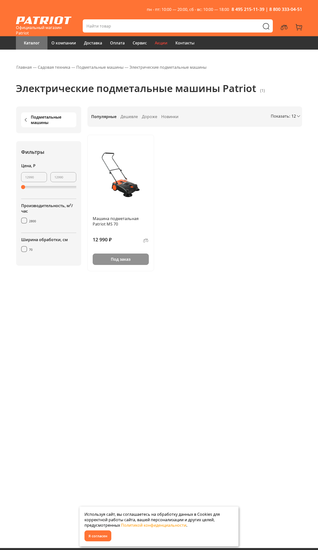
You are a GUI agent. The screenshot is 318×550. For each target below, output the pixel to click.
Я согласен (97, 536)
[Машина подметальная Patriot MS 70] (121, 174)
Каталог (32, 43)
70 (31, 250)
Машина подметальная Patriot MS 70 (116, 221)
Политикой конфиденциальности (153, 525)
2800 (32, 221)
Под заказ (120, 259)
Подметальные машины (46, 119)
